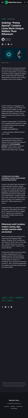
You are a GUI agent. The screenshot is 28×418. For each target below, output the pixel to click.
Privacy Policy (14, 408)
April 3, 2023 (5, 134)
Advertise (13, 406)
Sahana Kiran (8, 38)
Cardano (4, 19)
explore (17, 73)
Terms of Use (19, 406)
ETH (4, 300)
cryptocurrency (19, 297)
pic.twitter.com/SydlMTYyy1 (10, 129)
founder (17, 106)
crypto (11, 297)
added (22, 149)
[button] (2, 2)
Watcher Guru (14, 400)
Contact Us (6, 406)
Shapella (4, 256)
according (4, 192)
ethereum (10, 300)
